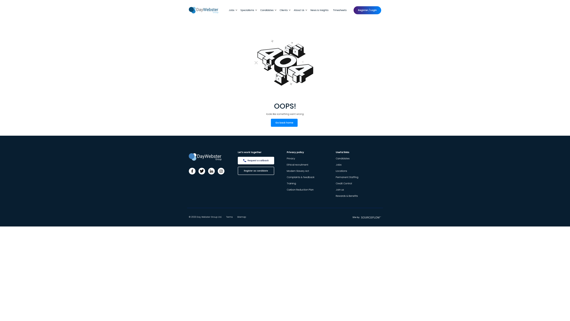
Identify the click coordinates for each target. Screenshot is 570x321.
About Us (299, 10)
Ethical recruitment (297, 164)
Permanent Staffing (347, 177)
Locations (341, 171)
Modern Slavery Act (298, 171)
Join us (340, 189)
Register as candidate (256, 170)
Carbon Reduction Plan (300, 189)
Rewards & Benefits (347, 196)
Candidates (267, 10)
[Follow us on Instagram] (221, 171)
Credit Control (344, 183)
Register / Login (367, 10)
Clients (284, 10)
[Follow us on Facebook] (192, 171)
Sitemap (241, 216)
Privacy (291, 158)
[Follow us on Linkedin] (211, 171)
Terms (229, 216)
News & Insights (319, 10)
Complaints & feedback (300, 177)
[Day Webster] (203, 10)
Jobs (231, 10)
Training (291, 183)
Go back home (284, 122)
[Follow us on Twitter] (201, 171)
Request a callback (258, 160)
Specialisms (247, 10)
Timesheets (340, 10)
